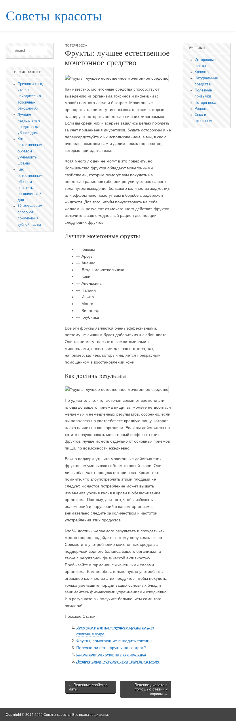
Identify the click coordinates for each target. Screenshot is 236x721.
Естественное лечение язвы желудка (111, 654)
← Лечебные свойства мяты (88, 687)
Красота (202, 72)
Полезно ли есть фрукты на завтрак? (111, 647)
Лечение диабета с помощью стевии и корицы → (151, 689)
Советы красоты (54, 15)
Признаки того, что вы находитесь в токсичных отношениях (30, 96)
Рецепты (202, 109)
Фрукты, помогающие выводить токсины (114, 640)
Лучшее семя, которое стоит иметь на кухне (117, 661)
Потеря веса (76, 45)
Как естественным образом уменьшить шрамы (30, 151)
